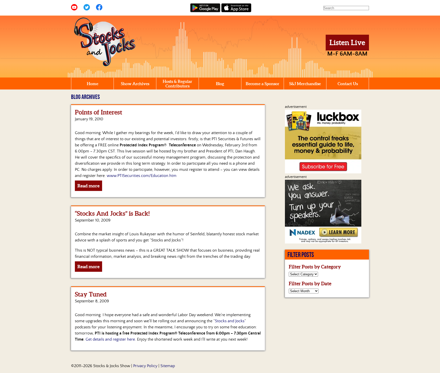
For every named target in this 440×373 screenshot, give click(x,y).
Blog (220, 83)
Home (92, 83)
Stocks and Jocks (229, 321)
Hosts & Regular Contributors (177, 83)
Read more (88, 185)
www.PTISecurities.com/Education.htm (141, 175)
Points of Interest (98, 112)
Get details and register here (110, 339)
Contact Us (348, 83)
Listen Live (347, 42)
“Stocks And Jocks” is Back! (112, 213)
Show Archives (135, 83)
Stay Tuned (91, 294)
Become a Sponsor (262, 83)
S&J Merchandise (305, 83)
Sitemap (167, 366)
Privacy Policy (145, 366)
